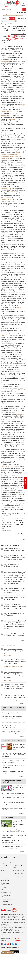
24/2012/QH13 (21, 390)
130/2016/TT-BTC (6, 188)
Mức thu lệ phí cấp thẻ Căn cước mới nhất (13, 793)
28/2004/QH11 (5, 388)
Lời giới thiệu (6, 860)
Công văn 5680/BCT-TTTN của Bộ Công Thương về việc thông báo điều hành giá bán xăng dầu (15, 661)
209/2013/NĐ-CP (6, 115)
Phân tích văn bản (19, 863)
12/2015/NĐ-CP (13, 119)
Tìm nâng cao (22, 12)
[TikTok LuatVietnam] (11, 944)
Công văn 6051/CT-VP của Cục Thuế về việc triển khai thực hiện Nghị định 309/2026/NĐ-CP (14, 590)
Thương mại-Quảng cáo (17, 666)
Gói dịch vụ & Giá (13, 5)
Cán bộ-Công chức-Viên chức (17, 700)
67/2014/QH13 (20, 307)
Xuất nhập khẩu (8, 655)
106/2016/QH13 (5, 61)
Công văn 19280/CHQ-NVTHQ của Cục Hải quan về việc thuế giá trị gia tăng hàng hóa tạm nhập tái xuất (14, 686)
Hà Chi (23, 539)
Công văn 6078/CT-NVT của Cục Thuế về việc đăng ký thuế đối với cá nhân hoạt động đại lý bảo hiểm (15, 557)
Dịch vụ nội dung (19, 873)
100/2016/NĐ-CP (6, 111)
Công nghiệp (7, 666)
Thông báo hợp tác (7, 904)
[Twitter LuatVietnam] (13, 944)
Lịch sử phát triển (7, 863)
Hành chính (7, 700)
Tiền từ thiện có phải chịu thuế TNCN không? (13, 722)
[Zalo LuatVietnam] (5, 944)
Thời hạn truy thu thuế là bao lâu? (10, 713)
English (20, 4)
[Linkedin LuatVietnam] (16, 944)
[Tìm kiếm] (24, 9)
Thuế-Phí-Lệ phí (8, 691)
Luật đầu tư (9, 149)
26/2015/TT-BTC (13, 201)
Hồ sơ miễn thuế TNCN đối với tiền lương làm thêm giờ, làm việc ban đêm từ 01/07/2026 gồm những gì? (14, 754)
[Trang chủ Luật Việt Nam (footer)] (13, 910)
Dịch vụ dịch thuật (19, 870)
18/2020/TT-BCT (5, 466)
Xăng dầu (6, 667)
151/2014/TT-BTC (6, 199)
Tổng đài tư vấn (19, 876)
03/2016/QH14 (5, 335)
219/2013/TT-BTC (13, 192)
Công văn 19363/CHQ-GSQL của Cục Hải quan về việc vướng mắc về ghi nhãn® (14, 651)
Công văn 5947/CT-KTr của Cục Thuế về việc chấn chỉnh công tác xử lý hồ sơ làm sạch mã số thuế (15, 606)
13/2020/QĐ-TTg (20, 414)
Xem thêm (22, 640)
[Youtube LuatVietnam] (8, 944)
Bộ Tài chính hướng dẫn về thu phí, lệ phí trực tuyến (19, 787)
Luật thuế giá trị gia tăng (17, 151)
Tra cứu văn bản (19, 860)
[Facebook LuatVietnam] (2, 944)
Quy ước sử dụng (7, 892)
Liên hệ (4, 870)
